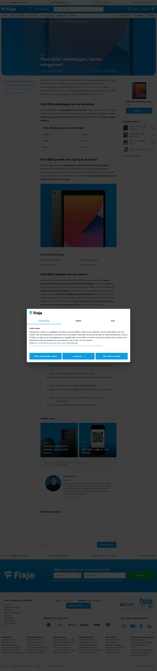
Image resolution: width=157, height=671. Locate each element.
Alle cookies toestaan (111, 356)
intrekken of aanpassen (72, 346)
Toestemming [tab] (44, 321)
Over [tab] (113, 321)
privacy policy (56, 343)
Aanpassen (77, 356)
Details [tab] (78, 321)
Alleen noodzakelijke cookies (45, 356)
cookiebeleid (43, 343)
